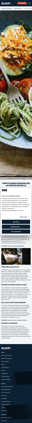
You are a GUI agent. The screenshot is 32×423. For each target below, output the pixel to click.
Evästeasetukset (15, 226)
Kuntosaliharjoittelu (6, 401)
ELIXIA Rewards (5, 367)
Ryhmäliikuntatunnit (6, 389)
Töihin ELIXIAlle (4, 361)
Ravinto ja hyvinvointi (6, 417)
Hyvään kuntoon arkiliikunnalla (15, 246)
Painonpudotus (18, 8)
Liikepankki (4, 398)
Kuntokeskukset (5, 376)
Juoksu (3, 407)
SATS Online (4, 410)
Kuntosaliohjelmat (5, 404)
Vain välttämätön (16, 231)
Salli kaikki (16, 222)
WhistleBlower (4, 373)
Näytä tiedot (23, 217)
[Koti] (6, 3)
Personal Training (5, 392)
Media (2, 364)
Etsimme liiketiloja (5, 379)
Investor (3, 370)
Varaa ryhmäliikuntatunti (7, 386)
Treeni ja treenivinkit (6, 8)
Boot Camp (4, 395)
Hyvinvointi (4, 420)
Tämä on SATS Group (6, 355)
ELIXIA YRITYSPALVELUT (7, 358)
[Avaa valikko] (29, 3)
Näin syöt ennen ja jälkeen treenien (17, 320)
